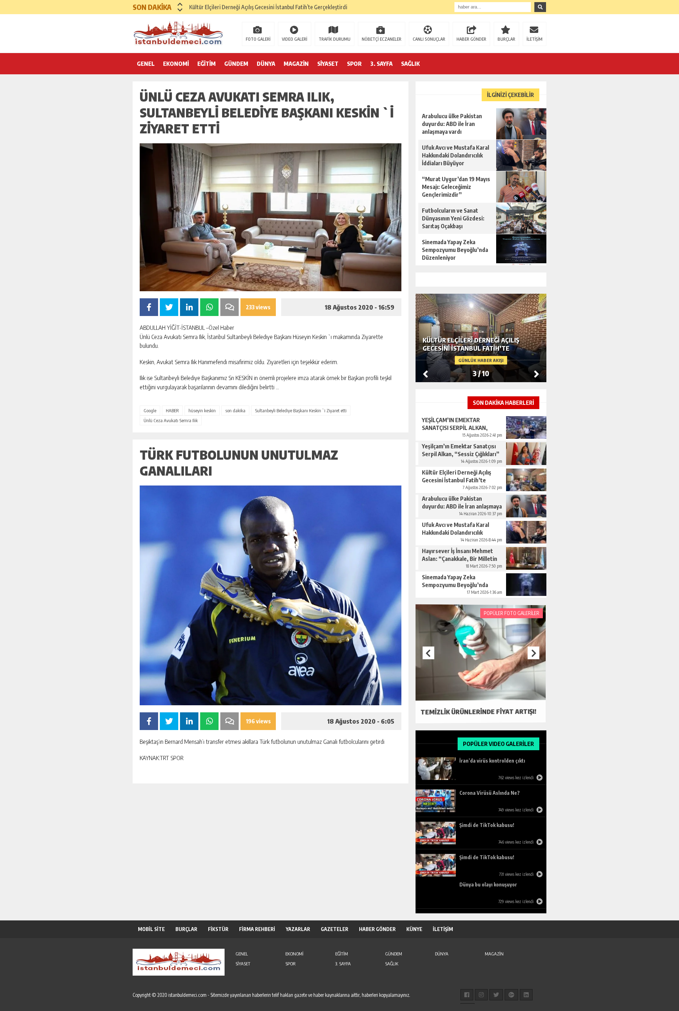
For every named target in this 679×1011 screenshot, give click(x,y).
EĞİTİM (206, 63)
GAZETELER (334, 929)
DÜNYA (266, 63)
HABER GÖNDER (471, 39)
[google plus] (511, 994)
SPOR (354, 63)
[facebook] (466, 994)
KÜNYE (414, 929)
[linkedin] (526, 994)
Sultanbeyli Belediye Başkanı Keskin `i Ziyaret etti (301, 410)
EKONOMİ (176, 63)
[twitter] (496, 994)
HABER (172, 410)
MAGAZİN (296, 63)
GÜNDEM (236, 63)
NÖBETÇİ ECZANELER (381, 39)
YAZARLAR (298, 929)
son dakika (235, 410)
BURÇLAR (506, 39)
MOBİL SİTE (151, 929)
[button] (180, 4)
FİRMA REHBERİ (257, 929)
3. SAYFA (381, 63)
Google (150, 410)
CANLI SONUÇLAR (429, 39)
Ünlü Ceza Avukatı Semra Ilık (171, 420)
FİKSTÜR (218, 929)
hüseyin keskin (202, 410)
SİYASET (327, 63)
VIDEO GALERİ (294, 39)
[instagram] (481, 994)
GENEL (146, 63)
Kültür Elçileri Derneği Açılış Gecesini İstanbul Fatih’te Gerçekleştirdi (268, 7)
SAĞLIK (410, 63)
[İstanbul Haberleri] (179, 32)
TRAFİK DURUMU (334, 39)
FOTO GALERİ (258, 39)
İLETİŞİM (534, 39)
